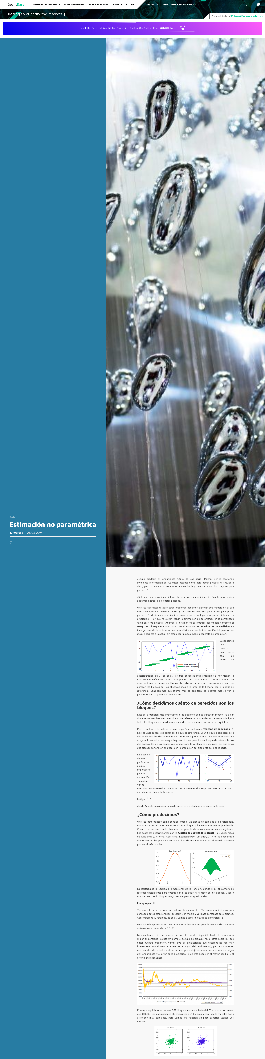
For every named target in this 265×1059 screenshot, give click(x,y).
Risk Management (99, 4)
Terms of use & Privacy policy (178, 4)
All (132, 4)
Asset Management (75, 4)
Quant (16, 4)
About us (152, 4)
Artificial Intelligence (46, 4)
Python (117, 4)
